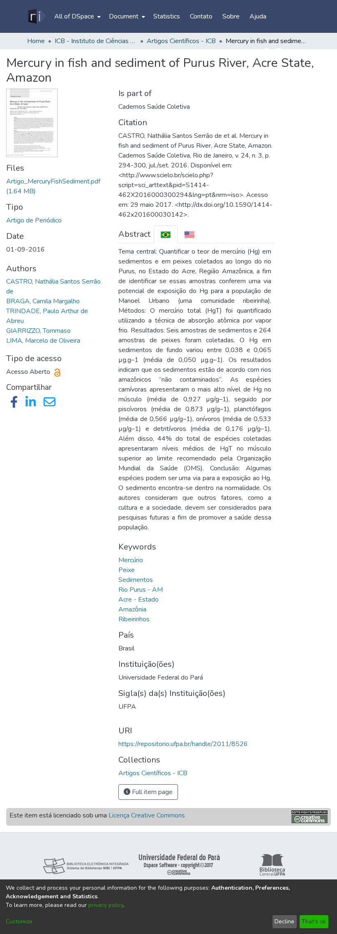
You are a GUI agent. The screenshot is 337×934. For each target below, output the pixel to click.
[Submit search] (267, 52)
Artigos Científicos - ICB (181, 41)
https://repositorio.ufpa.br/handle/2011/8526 (183, 744)
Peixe (126, 570)
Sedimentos (135, 579)
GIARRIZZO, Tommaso (38, 330)
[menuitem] (77, 16)
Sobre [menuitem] (231, 16)
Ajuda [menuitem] (257, 16)
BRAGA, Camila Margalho (43, 301)
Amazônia (132, 609)
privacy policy (105, 905)
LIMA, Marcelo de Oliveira (43, 340)
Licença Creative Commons (146, 815)
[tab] (166, 234)
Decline (284, 921)
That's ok (314, 921)
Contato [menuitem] (201, 16)
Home (36, 41)
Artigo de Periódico (34, 220)
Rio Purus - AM (140, 589)
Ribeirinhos (134, 619)
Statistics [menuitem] (166, 16)
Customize (19, 921)
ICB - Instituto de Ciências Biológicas (96, 41)
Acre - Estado (138, 599)
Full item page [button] (151, 792)
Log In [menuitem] (296, 52)
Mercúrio (130, 560)
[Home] (36, 16)
